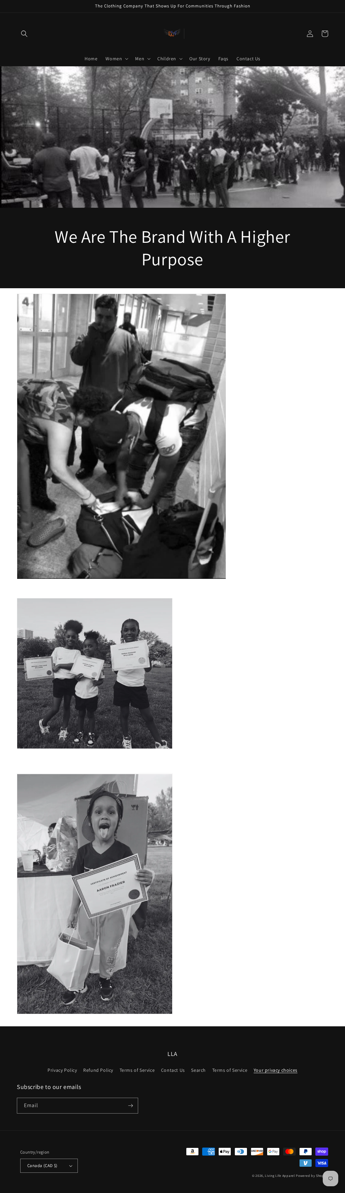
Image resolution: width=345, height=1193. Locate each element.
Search (198, 1070)
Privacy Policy (62, 1070)
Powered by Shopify (312, 1175)
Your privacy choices (275, 1070)
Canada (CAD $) (42, 1165)
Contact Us (173, 1070)
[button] (24, 33)
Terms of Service (137, 1070)
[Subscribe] (130, 1106)
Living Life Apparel (280, 1175)
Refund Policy (98, 1070)
